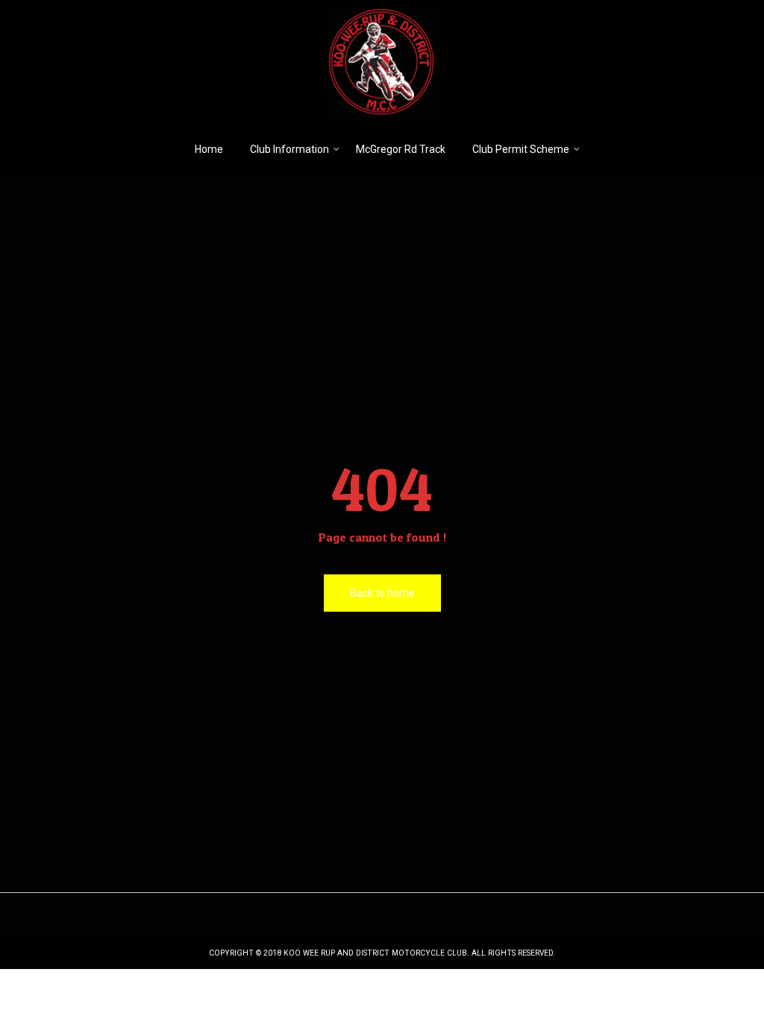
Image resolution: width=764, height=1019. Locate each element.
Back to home (382, 593)
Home (209, 149)
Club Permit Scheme (520, 149)
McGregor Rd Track (400, 149)
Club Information (289, 149)
